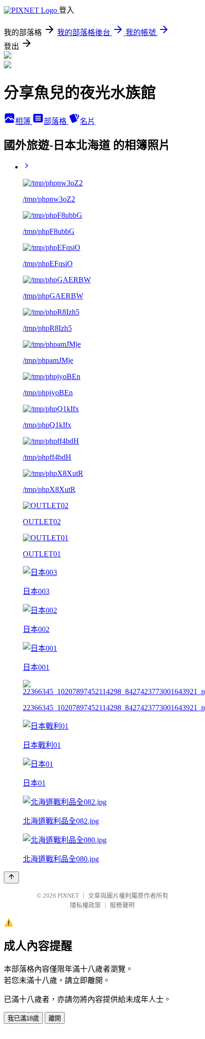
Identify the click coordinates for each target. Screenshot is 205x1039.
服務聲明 (122, 905)
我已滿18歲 (23, 1018)
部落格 (56, 121)
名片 (87, 121)
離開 (55, 1018)
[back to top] (11, 877)
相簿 (23, 121)
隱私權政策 (85, 905)
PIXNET (68, 895)
